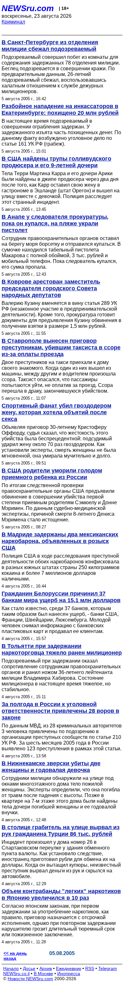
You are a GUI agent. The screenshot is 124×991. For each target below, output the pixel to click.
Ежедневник (68, 968)
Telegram (107, 968)
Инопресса (68, 973)
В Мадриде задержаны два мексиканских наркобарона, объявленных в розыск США (60, 541)
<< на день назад (15, 956)
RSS (89, 968)
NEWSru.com (28, 8)
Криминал (13, 21)
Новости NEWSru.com (30, 978)
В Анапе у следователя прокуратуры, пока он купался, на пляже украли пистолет (55, 223)
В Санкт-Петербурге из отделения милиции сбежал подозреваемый (50, 45)
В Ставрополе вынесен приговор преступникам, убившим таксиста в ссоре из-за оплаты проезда (61, 347)
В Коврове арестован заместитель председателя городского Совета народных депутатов (51, 288)
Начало (11, 968)
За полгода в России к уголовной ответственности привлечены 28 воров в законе (60, 711)
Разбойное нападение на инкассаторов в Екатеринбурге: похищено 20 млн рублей (60, 109)
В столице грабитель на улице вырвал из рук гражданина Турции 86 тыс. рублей (61, 830)
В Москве (43, 973)
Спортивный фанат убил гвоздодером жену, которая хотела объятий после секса (56, 412)
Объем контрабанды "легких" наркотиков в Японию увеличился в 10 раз (61, 894)
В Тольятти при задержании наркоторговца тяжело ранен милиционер (62, 649)
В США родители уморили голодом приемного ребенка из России (52, 473)
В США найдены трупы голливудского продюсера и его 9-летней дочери (56, 162)
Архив (45, 968)
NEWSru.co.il (16, 973)
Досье (29, 968)
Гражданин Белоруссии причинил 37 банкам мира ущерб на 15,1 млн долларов (61, 596)
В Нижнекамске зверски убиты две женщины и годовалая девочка (51, 766)
